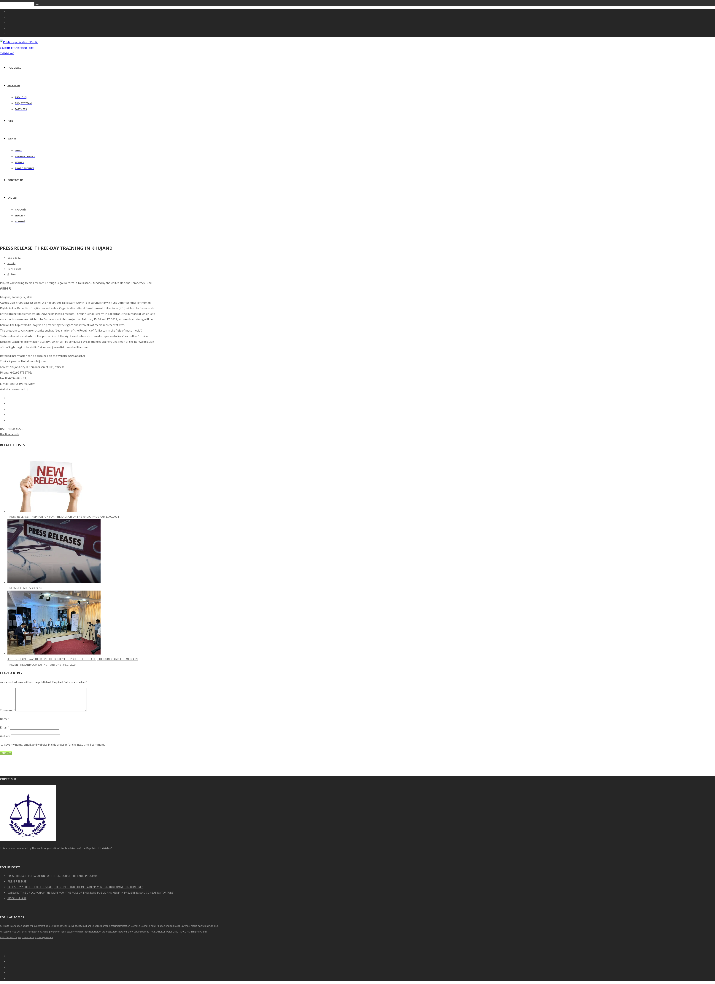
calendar (58, 925)
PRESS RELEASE (17, 588)
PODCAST (17, 931)
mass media (191, 925)
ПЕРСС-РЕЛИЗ (186, 931)
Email (4, 727)
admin (11, 263)
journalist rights (148, 925)
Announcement (37, 925)
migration (203, 925)
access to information (11, 925)
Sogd (86, 931)
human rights (108, 925)
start (91, 931)
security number (75, 931)
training (145, 931)
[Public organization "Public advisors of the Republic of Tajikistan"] (21, 53)
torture (137, 931)
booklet (49, 925)
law (183, 925)
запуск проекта (26, 937)
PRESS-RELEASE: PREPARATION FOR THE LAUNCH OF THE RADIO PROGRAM (56, 516)
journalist (135, 925)
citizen (66, 925)
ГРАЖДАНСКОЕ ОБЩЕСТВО (164, 931)
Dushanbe (87, 925)
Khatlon (161, 925)
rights (63, 931)
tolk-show (128, 931)
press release (28, 931)
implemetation (122, 925)
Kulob (177, 925)
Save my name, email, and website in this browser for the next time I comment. (54, 744)
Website (5, 736)
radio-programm (51, 931)
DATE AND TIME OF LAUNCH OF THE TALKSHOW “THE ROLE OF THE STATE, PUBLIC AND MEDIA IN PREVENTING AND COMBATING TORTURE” (90, 892)
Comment (7, 710)
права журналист (44, 937)
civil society (76, 925)
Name (4, 719)
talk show (118, 931)
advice (26, 925)
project (38, 931)
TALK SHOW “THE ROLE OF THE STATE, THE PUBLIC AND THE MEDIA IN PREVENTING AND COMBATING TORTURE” (75, 887)
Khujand (170, 925)
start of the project (103, 931)
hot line (97, 925)
